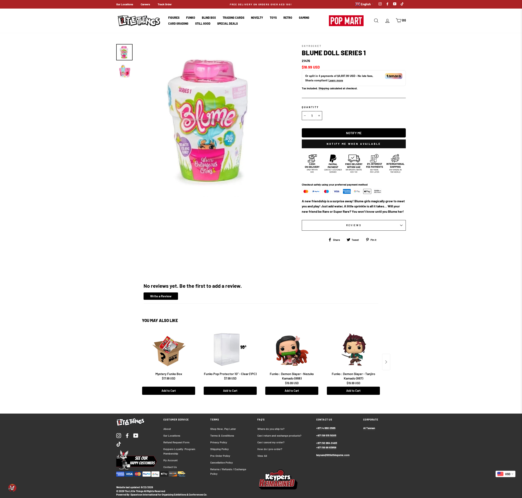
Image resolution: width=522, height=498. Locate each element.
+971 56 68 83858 (326, 447)
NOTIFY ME (354, 133)
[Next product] (386, 362)
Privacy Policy (218, 442)
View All (262, 455)
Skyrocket (312, 45)
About (167, 428)
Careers (145, 4)
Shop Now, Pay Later (223, 428)
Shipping (324, 88)
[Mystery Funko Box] (168, 349)
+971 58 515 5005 (326, 435)
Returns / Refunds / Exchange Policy (228, 471)
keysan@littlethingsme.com (332, 455)
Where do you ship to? (270, 428)
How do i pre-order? (269, 449)
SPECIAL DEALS (227, 23)
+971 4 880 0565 (325, 428)
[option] (261, 4)
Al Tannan (369, 428)
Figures (173, 17)
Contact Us (170, 467)
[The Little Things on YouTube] (135, 435)
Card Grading (178, 23)
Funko (190, 17)
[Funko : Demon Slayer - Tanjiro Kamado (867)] (353, 349)
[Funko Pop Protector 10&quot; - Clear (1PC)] (230, 349)
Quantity (310, 107)
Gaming (304, 17)
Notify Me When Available (354, 143)
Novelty (257, 17)
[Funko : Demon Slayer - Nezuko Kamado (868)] (291, 349)
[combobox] (505, 474)
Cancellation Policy (221, 462)
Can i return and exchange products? (279, 435)
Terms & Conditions (222, 435)
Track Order (165, 4)
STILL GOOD (202, 23)
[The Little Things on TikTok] (118, 444)
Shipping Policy (219, 449)
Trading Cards (233, 17)
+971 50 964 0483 (326, 443)
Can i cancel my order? (270, 442)
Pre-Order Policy (220, 455)
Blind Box (209, 17)
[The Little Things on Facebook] (127, 435)
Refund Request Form (176, 442)
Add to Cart (168, 390)
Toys (273, 17)
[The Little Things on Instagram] (118, 435)
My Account (170, 460)
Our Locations (124, 4)
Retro (287, 17)
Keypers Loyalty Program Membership (179, 451)
